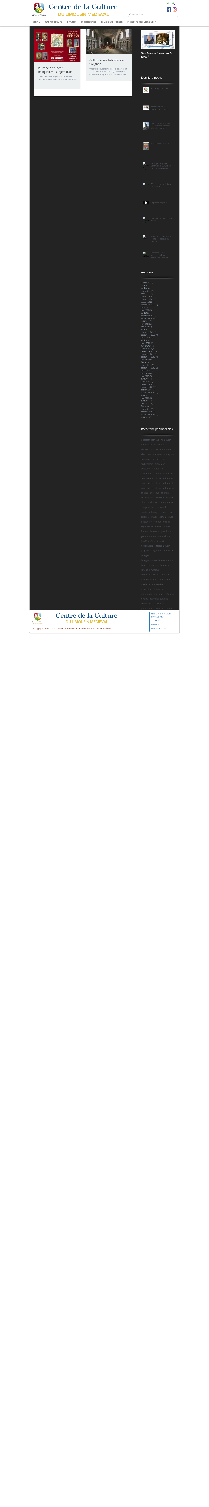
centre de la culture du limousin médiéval (158, 488)
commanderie (166, 502)
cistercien (159, 497)
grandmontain (148, 536)
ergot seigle (147, 526)
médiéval (169, 593)
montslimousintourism (152, 589)
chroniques (147, 497)
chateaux (154, 492)
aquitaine (146, 459)
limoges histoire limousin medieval (158, 560)
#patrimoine (160, 444)
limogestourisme (149, 565)
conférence (166, 512)
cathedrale (157, 468)
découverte (147, 521)
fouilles (166, 526)
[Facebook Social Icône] (169, 9)
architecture (159, 459)
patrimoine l (147, 608)
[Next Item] (169, 39)
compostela (147, 507)
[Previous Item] (146, 39)
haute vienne (164, 536)
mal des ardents (149, 579)
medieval (145, 584)
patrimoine (159, 603)
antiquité (169, 454)
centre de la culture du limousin (157, 478)
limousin (164, 565)
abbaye (145, 449)
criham (162, 516)
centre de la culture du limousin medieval (158, 483)
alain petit (146, 454)
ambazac (157, 454)
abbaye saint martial (161, 449)
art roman (160, 463)
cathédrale (146, 473)
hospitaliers (147, 545)
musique (158, 593)
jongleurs (146, 550)
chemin (165, 492)
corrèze (145, 516)
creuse (154, 516)
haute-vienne (148, 540)
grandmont (166, 531)
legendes (157, 550)
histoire (160, 540)
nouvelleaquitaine (158, 598)
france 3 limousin (150, 531)
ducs (170, 516)
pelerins (159, 608)
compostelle (161, 507)
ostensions (146, 603)
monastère (157, 584)
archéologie (147, 463)
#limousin (166, 439)
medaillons (165, 579)
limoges (145, 555)
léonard (165, 574)
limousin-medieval (150, 569)
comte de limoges (150, 512)
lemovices (169, 550)
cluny (144, 502)
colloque (152, 502)
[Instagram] (175, 9)
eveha (158, 526)
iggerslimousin (162, 545)
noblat (144, 598)
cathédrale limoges (164, 473)
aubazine (146, 468)
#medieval (146, 444)
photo (169, 608)
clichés (169, 497)
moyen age (146, 593)
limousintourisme (150, 574)
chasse (144, 492)
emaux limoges (162, 521)
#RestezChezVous (150, 439)
